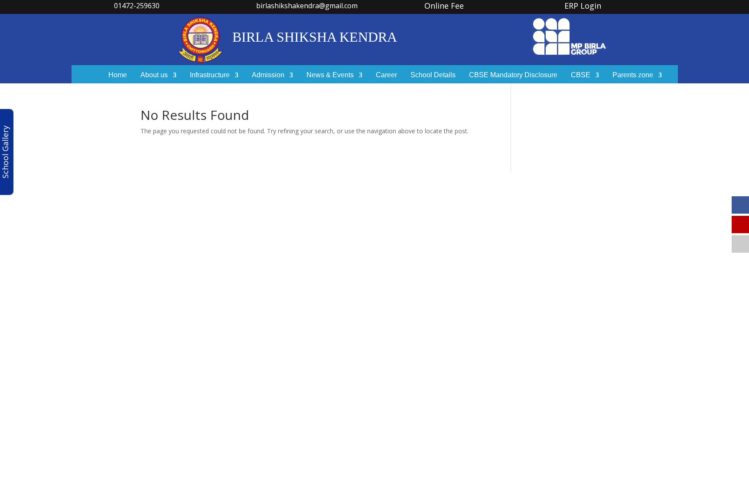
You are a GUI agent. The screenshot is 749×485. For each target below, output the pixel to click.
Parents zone (632, 75)
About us (154, 75)
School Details (433, 75)
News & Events (330, 75)
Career (386, 75)
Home (117, 75)
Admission (268, 75)
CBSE (580, 75)
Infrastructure (210, 75)
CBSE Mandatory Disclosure (513, 75)
